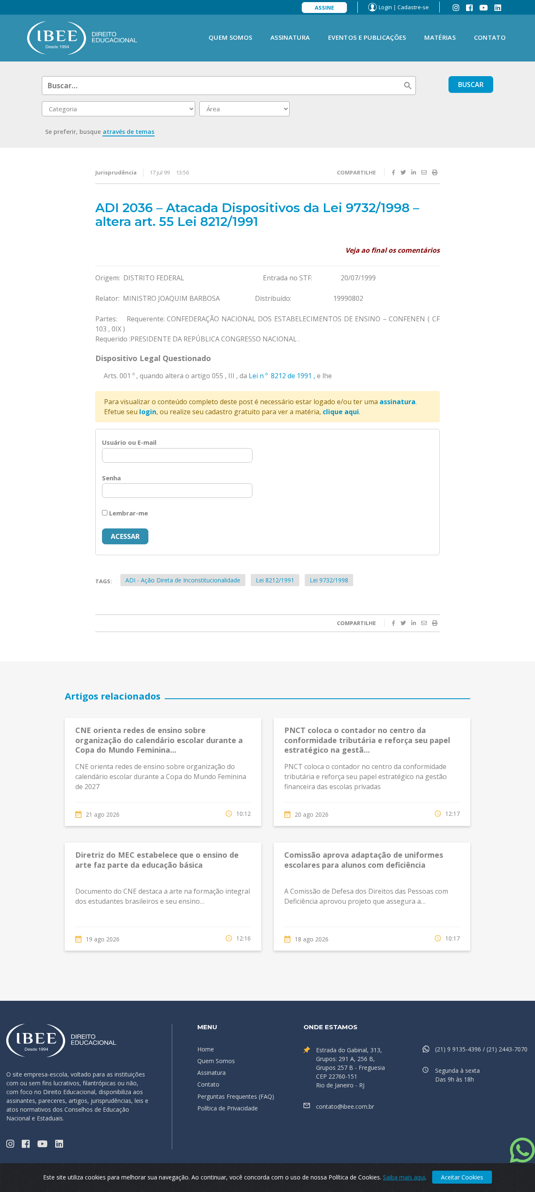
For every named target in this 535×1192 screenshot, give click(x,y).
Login (385, 7)
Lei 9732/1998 (329, 580)
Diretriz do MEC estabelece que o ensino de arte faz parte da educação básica (157, 859)
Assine (324, 7)
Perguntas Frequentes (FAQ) (235, 1096)
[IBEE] (82, 37)
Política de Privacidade (227, 1108)
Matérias (439, 37)
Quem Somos (230, 37)
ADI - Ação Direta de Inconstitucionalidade (182, 580)
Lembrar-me (127, 513)
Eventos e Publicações (367, 37)
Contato (490, 37)
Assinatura (290, 37)
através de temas (128, 132)
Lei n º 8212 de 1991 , (282, 375)
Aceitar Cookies (462, 1177)
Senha (111, 478)
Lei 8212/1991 (275, 580)
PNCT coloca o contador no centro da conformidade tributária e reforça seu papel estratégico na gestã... (367, 740)
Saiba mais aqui (404, 1177)
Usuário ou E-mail (129, 442)
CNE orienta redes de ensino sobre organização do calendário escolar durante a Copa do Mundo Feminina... (159, 740)
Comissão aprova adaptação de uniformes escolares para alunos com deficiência (363, 859)
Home (205, 1049)
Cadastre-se (413, 7)
